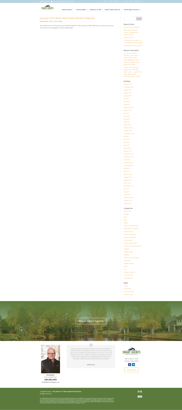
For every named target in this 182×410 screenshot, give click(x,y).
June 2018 (127, 101)
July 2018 (126, 99)
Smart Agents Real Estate (72, 391)
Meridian (126, 249)
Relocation (128, 1)
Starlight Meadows (129, 272)
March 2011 (127, 195)
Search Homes (67, 9)
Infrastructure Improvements (132, 246)
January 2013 (128, 177)
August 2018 (127, 96)
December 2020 (129, 87)
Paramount (127, 260)
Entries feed (127, 289)
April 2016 (127, 122)
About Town (127, 211)
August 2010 (127, 203)
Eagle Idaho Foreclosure (131, 228)
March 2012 (127, 183)
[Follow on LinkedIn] (133, 364)
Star (125, 269)
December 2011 (129, 186)
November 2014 (129, 157)
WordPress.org (128, 294)
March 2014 (127, 160)
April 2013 (127, 171)
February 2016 (128, 128)
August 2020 (127, 90)
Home (105, 1)
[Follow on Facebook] (129, 364)
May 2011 (127, 192)
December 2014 (129, 154)
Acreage (126, 214)
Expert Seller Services (112, 9)
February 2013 (128, 174)
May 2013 (127, 168)
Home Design (128, 240)
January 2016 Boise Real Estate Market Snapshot (67, 18)
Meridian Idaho (128, 252)
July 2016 (126, 113)
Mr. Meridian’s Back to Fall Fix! (133, 45)
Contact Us (138, 1)
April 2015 (127, 145)
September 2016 (129, 107)
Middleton (127, 255)
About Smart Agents (91, 321)
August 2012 (127, 180)
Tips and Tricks (128, 275)
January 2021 (128, 84)
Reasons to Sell (95, 9)
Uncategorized (128, 278)
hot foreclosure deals (130, 243)
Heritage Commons (130, 237)
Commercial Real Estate (131, 226)
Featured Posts (128, 231)
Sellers (126, 266)
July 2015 (126, 136)
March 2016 (127, 125)
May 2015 (127, 142)
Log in (125, 286)
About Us (117, 1)
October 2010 (128, 200)
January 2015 (128, 151)
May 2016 (127, 119)
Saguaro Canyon (129, 263)
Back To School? (129, 37)
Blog (110, 1)
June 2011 (127, 189)
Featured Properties (130, 234)
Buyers (126, 223)
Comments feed (129, 291)
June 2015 (127, 139)
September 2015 (129, 133)
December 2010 (129, 197)
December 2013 (129, 165)
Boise (125, 220)
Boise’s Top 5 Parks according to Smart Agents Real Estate (131, 62)
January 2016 (128, 131)
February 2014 (128, 163)
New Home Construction (131, 258)
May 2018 (127, 104)
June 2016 (127, 116)
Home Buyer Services (131, 9)
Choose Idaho (81, 9)
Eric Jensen (45, 21)
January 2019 (128, 93)
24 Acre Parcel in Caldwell (131, 27)
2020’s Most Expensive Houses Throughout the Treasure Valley (131, 32)
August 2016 (127, 110)
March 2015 (127, 148)
